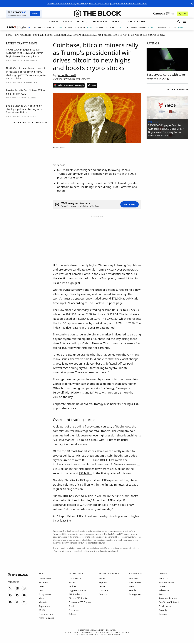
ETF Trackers (75, 594)
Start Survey (129, 204)
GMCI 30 (112, 318)
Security (163, 610)
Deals (41, 586)
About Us (164, 578)
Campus (103, 594)
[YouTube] (24, 595)
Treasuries (74, 610)
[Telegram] (17, 595)
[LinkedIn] (17, 588)
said (87, 363)
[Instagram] (24, 588)
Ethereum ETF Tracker (80, 602)
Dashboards (75, 578)
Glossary (103, 590)
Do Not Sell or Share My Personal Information (97, 634)
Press (161, 594)
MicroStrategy (94, 404)
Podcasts (133, 578)
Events (132, 586)
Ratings (72, 614)
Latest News (45, 578)
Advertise (164, 590)
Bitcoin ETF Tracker (78, 598)
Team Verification (168, 598)
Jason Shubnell (66, 75)
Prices (72, 582)
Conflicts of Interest (169, 602)
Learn (102, 586)
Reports (103, 582)
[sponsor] (167, 107)
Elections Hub (46, 614)
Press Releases (46, 618)
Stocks (72, 606)
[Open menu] (184, 21)
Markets (43, 602)
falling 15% (60, 348)
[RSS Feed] (24, 602)
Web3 (42, 610)
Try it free (182, 13)
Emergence (134, 594)
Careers (163, 586)
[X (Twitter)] (10, 588)
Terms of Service (90, 632)
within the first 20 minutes (108, 484)
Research (103, 578)
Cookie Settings (110, 632)
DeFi (41, 590)
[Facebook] (10, 595)
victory (111, 269)
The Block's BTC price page (105, 303)
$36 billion (85, 473)
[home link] (98, 13)
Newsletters (135, 582)
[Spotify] (10, 602)
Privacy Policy (71, 632)
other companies (60, 537)
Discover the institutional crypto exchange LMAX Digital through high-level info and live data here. (97, 3)
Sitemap (163, 614)
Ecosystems (45, 594)
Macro (42, 598)
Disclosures (165, 606)
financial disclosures (96, 543)
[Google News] (17, 602)
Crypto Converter (78, 590)
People (132, 590)
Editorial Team (166, 582)
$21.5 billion (117, 469)
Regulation (44, 606)
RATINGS (153, 43)
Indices (72, 586)
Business (43, 582)
